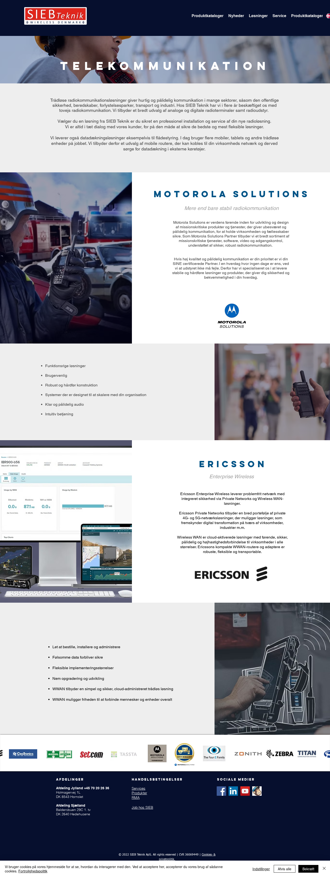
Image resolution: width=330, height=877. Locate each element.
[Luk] (324, 868)
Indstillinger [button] (261, 868)
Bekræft (308, 868)
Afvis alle (284, 868)
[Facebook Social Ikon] (221, 791)
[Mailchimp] (257, 791)
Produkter (139, 793)
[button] (207, 15)
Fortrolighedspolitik (32, 871)
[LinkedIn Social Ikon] (233, 791)
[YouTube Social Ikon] (245, 791)
